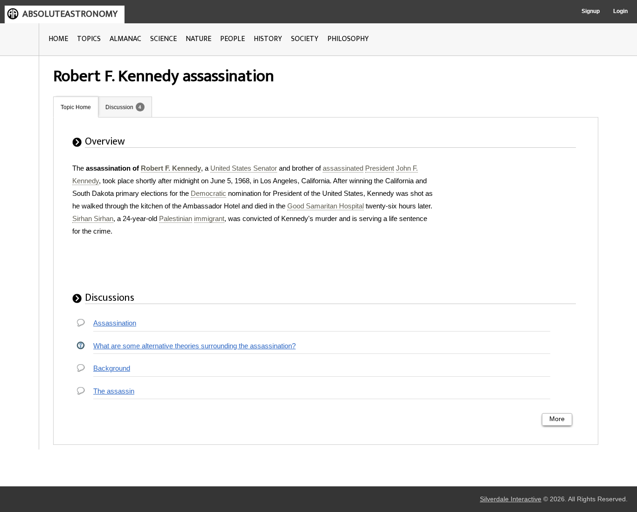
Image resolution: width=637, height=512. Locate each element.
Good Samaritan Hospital (325, 206)
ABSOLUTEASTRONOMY (70, 14)
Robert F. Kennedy (171, 168)
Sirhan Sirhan (92, 218)
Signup (591, 11)
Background (111, 368)
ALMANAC (125, 39)
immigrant (209, 218)
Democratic (208, 193)
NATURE (198, 39)
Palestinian (175, 218)
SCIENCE (163, 39)
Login (620, 11)
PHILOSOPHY (348, 39)
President (379, 168)
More (557, 418)
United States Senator (243, 168)
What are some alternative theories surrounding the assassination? (194, 346)
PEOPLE (232, 39)
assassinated (343, 168)
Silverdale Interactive (510, 499)
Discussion (119, 107)
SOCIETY (304, 39)
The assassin (113, 391)
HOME (58, 39)
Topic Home (76, 107)
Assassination (114, 323)
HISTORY (268, 39)
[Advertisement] (514, 220)
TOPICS (89, 39)
